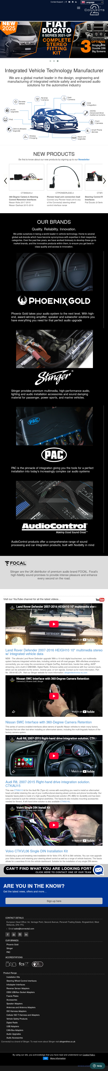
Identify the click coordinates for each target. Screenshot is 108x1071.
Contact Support (57, 2)
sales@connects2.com (24, 928)
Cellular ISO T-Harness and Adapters (23, 1014)
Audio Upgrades (13, 1033)
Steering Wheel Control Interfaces (21, 980)
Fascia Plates (12, 995)
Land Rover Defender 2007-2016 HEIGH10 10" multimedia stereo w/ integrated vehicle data (54, 651)
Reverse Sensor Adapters (17, 988)
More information (58, 1058)
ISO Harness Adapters (16, 1011)
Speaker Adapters (14, 1003)
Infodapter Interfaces (15, 984)
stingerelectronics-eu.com (75, 672)
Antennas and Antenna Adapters (20, 1007)
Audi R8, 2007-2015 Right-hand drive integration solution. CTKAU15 (47, 783)
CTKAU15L (65, 801)
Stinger (9, 948)
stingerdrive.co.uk (67, 1041)
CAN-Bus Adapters (14, 1030)
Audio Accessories (14, 1037)
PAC (8, 952)
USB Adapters (12, 1026)
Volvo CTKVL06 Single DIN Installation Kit (36, 850)
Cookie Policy (89, 1055)
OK (45, 1058)
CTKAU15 (18, 790)
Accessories (11, 999)
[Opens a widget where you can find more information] (97, 1066)
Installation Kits (13, 977)
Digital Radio (12, 1022)
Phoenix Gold (12, 944)
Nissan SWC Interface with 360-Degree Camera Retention (48, 721)
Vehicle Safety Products (16, 1018)
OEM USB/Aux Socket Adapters (20, 992)
